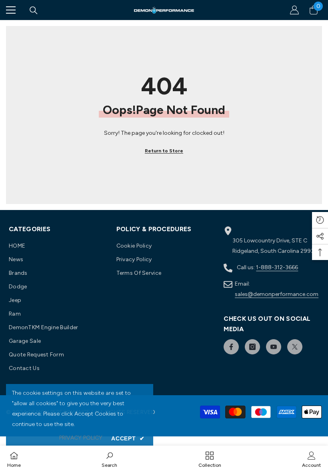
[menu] (11, 10)
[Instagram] (252, 346)
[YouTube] (273, 346)
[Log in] (294, 10)
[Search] (33, 10)
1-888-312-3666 (277, 267)
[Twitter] (294, 346)
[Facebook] (231, 346)
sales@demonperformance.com (276, 294)
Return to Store (164, 151)
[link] (109, 458)
